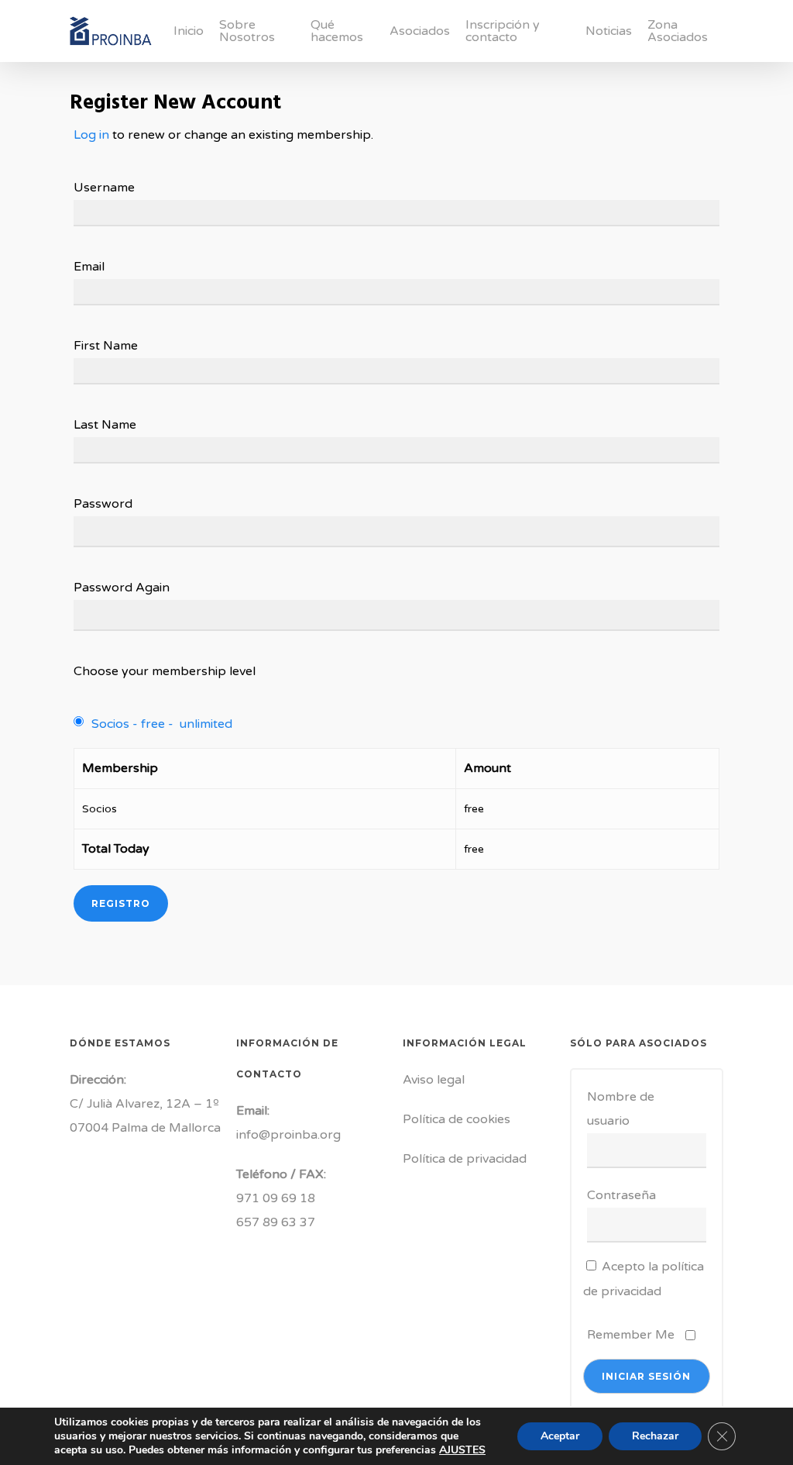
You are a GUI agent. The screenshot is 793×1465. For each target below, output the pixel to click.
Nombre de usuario (620, 1109)
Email (89, 266)
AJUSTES (462, 1450)
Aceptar (560, 1436)
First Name (106, 345)
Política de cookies (456, 1119)
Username (104, 187)
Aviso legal (434, 1080)
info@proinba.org (288, 1135)
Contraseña (621, 1195)
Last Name (105, 425)
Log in (91, 135)
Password (103, 504)
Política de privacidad (465, 1159)
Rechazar (655, 1436)
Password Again (122, 587)
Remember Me (631, 1335)
